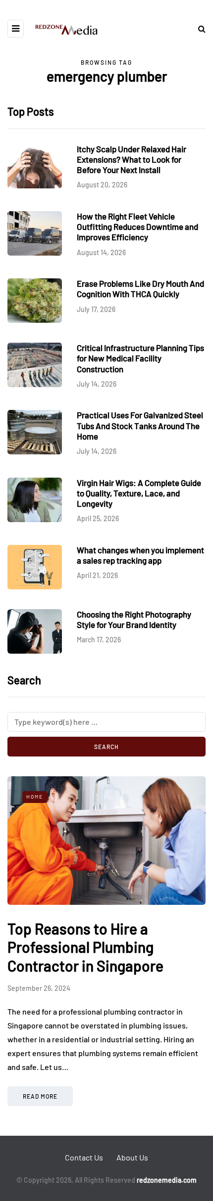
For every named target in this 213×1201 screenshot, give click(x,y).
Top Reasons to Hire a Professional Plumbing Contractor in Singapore (85, 947)
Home (34, 797)
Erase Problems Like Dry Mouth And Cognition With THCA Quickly (140, 288)
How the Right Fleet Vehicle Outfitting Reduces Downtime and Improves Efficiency (137, 226)
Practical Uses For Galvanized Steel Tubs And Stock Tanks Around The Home (140, 425)
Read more (40, 1096)
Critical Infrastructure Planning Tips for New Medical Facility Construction (140, 358)
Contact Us (84, 1157)
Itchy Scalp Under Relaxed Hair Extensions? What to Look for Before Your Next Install (131, 159)
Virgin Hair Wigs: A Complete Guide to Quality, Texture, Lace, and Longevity (139, 493)
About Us (132, 1157)
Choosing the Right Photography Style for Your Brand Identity (134, 619)
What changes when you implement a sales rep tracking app (140, 555)
